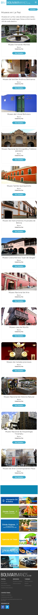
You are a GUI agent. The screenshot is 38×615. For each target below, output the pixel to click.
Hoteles (26, 583)
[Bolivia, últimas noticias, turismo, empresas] (16, 576)
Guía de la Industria (6, 585)
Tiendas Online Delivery (7, 587)
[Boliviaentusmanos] (3, 3)
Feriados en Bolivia (17, 581)
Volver (33, 9)
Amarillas (3, 581)
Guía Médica (4, 583)
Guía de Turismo (29, 581)
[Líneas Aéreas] (19, 554)
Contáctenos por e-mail (6, 597)
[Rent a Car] (19, 562)
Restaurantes (28, 585)
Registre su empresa (6, 595)
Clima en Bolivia (17, 583)
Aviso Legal (3, 600)
